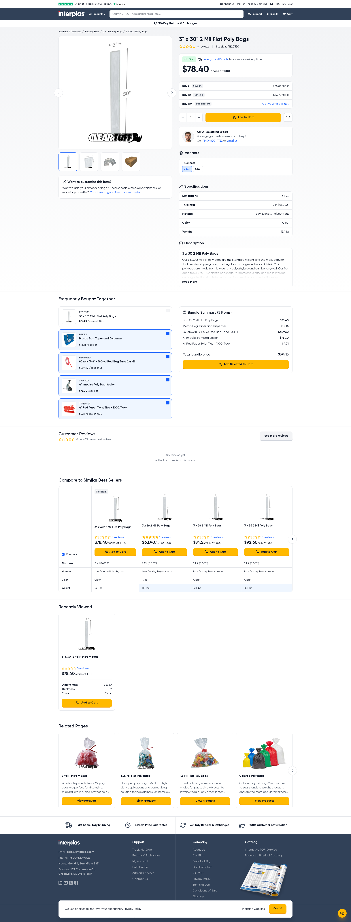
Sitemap (198, 896)
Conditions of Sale (205, 890)
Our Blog (198, 855)
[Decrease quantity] (182, 117)
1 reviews (165, 537)
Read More (189, 281)
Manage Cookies (253, 909)
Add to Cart (245, 117)
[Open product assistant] (342, 913)
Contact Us (140, 879)
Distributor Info (202, 867)
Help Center (140, 867)
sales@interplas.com (80, 852)
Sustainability (201, 861)
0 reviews (118, 537)
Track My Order (142, 849)
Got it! (277, 908)
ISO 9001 (198, 873)
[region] (115, 92)
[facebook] (76, 883)
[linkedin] (60, 883)
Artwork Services (143, 873)
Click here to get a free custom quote (115, 192)
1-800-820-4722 (79, 857)
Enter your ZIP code (215, 59)
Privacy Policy (201, 879)
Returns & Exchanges (146, 855)
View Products (86, 800)
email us (232, 140)
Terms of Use (201, 884)
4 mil (198, 169)
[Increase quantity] (198, 117)
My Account (140, 861)
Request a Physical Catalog (263, 855)
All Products (96, 14)
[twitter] (71, 883)
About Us (199, 849)
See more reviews (276, 435)
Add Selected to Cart (238, 364)
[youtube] (66, 883)
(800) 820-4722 (212, 140)
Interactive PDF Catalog (261, 849)
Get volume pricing (275, 103)
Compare (71, 554)
